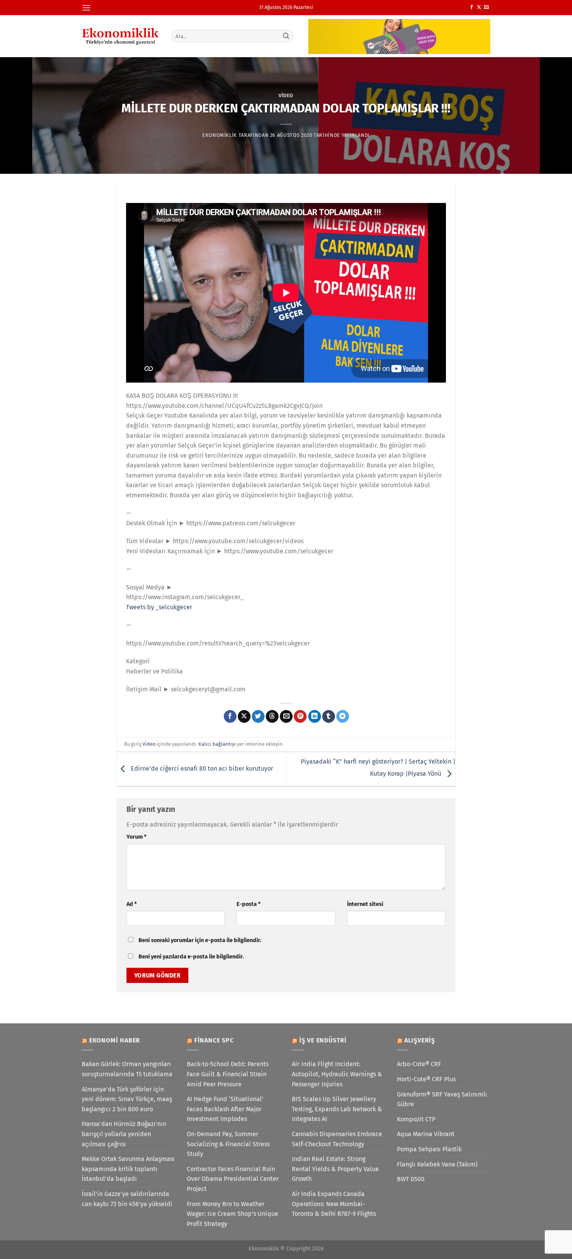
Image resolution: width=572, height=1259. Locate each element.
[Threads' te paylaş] (272, 716)
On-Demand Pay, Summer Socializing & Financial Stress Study (228, 1144)
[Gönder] (286, 36)
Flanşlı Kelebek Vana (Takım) (437, 1164)
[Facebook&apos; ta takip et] (471, 7)
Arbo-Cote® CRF (419, 1064)
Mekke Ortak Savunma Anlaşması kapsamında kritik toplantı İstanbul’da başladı (128, 1168)
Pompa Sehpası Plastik (429, 1149)
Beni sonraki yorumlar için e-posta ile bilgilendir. (200, 940)
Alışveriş (419, 1040)
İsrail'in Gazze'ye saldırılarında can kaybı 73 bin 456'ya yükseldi (127, 1199)
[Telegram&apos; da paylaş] (342, 716)
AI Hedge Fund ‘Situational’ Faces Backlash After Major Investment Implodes (225, 1109)
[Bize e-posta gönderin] (486, 7)
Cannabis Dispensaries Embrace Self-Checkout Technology (337, 1139)
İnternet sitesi (365, 904)
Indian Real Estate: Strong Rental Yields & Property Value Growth (335, 1168)
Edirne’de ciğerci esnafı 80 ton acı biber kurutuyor (201, 768)
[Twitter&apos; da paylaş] (258, 716)
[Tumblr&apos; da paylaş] (328, 716)
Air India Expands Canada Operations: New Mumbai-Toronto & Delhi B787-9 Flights (334, 1203)
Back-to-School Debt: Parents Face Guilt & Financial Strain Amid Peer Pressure (227, 1074)
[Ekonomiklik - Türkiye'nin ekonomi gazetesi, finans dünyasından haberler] (121, 36)
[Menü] (86, 7)
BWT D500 (411, 1179)
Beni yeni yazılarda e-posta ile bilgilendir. (191, 956)
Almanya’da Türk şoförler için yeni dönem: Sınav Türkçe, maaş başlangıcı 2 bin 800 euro (127, 1099)
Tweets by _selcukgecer (159, 607)
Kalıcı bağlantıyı (217, 744)
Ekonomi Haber (114, 1040)
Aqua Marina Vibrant (425, 1134)
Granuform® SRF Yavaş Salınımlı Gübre (442, 1099)
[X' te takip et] (479, 7)
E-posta (248, 904)
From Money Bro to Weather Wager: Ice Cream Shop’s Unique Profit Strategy (232, 1214)
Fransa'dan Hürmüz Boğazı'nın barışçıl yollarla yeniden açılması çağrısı (124, 1133)
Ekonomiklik (219, 135)
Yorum (136, 837)
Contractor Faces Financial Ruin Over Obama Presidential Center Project (233, 1179)
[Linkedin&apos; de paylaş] (314, 716)
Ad (131, 904)
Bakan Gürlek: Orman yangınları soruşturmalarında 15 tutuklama (127, 1069)
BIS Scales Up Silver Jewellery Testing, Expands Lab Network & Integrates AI (337, 1109)
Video (286, 95)
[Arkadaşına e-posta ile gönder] (286, 716)
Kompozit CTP (416, 1119)
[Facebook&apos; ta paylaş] (230, 716)
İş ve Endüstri (323, 1040)
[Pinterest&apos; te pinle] (300, 716)
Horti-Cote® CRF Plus (426, 1079)
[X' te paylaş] (244, 716)
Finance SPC (214, 1040)
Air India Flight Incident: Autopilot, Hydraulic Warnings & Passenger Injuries (337, 1074)
